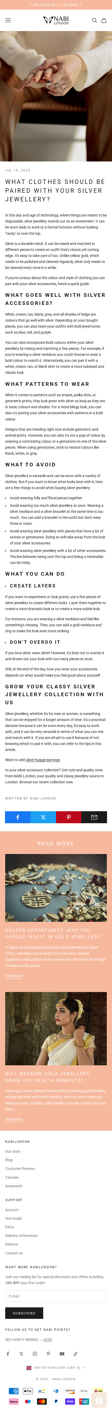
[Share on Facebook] (17, 817)
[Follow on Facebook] (7, 1353)
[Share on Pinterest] (69, 817)
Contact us (14, 1253)
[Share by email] (94, 817)
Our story (12, 1151)
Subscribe (24, 1313)
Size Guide (13, 1218)
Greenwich (13, 1186)
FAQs (9, 1227)
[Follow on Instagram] (35, 1353)
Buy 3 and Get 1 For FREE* (56, 4)
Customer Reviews (20, 1169)
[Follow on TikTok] (75, 1353)
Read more (14, 976)
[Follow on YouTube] (62, 1353)
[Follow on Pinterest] (48, 1353)
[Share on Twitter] (43, 817)
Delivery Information (21, 1236)
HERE (47, 1340)
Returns (11, 1244)
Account (12, 1210)
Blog (9, 1160)
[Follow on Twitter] (21, 1353)
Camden (12, 1177)
